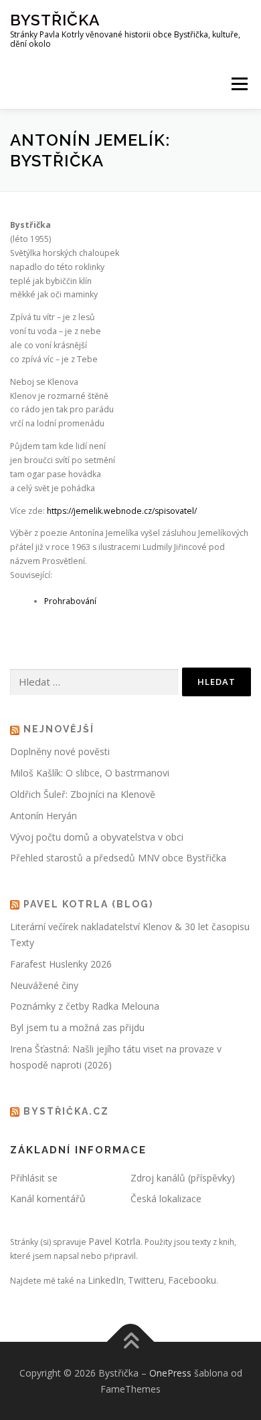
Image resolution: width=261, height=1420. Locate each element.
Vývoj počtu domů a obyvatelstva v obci (96, 837)
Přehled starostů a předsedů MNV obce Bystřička (118, 857)
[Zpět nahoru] (131, 1341)
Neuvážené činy (44, 985)
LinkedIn (106, 1280)
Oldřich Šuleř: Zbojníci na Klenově (82, 794)
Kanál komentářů (48, 1198)
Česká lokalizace (165, 1198)
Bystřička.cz (66, 1111)
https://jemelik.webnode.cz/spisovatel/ (122, 511)
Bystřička (55, 20)
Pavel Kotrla (114, 1241)
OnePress (170, 1373)
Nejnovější (58, 729)
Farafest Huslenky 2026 (61, 964)
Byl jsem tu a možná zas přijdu (77, 1027)
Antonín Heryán (43, 815)
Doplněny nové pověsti (60, 751)
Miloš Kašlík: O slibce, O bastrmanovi (89, 772)
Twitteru (146, 1280)
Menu (239, 84)
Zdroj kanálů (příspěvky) (182, 1177)
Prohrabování (70, 601)
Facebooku (192, 1280)
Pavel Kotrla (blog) (88, 904)
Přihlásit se (34, 1177)
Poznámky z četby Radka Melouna (84, 1006)
